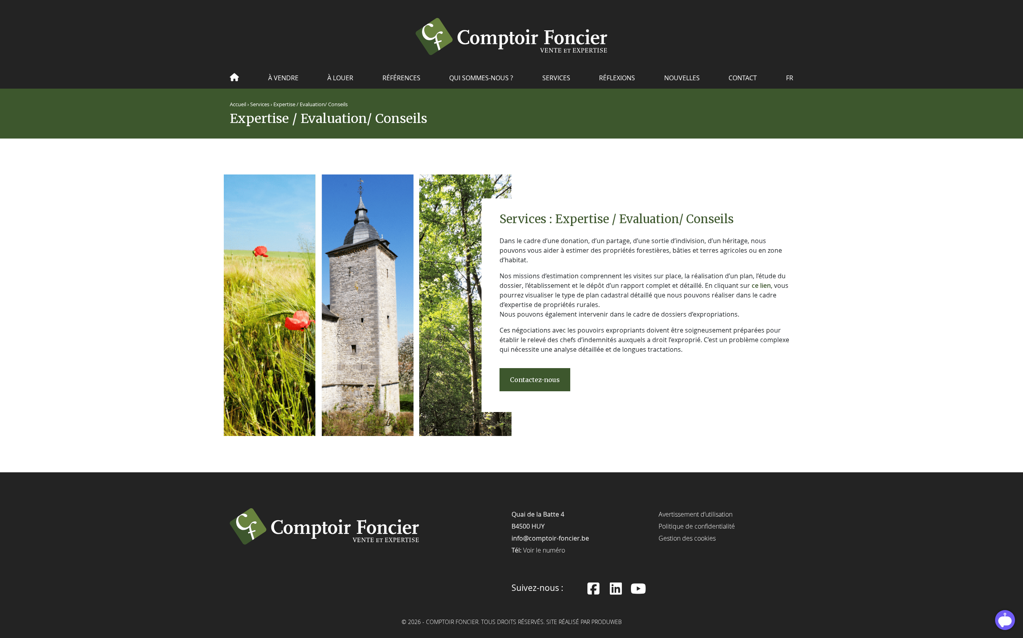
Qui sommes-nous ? (481, 77)
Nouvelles (682, 77)
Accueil (238, 104)
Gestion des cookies (687, 538)
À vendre (283, 77)
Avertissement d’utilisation (695, 514)
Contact (742, 77)
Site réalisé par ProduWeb (584, 622)
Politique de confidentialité (697, 526)
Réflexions (617, 77)
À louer (340, 77)
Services (556, 77)
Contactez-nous (535, 380)
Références (401, 77)
